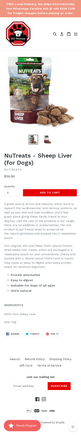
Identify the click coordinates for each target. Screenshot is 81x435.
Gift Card (26, 365)
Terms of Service (49, 365)
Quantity (9, 186)
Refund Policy (35, 359)
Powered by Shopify (52, 422)
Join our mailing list (40, 377)
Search (15, 359)
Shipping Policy (60, 359)
